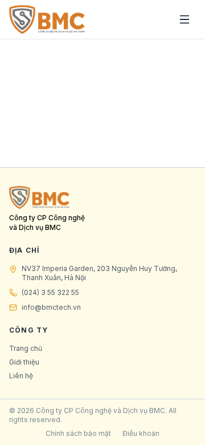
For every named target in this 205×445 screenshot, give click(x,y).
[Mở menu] (184, 19)
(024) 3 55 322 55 (50, 292)
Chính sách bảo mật (78, 433)
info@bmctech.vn (51, 307)
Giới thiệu (24, 362)
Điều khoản (140, 433)
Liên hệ (21, 375)
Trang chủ (25, 348)
